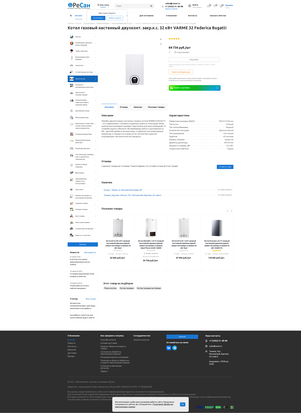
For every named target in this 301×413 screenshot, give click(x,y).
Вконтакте (168, 348)
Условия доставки (109, 343)
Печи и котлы (110, 288)
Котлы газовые (127, 288)
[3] (174, 39)
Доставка (72, 353)
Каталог (71, 340)
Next (231, 211)
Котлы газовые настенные (149, 288)
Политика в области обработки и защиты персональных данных (115, 361)
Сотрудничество (141, 335)
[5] (179, 39)
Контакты (72, 346)
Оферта (104, 371)
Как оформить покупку (112, 335)
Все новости (90, 252)
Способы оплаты (108, 340)
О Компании (73, 335)
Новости (71, 343)
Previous (228, 211)
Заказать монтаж (141, 340)
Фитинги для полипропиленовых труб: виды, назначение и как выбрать (82, 305)
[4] (176, 39)
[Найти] (151, 6)
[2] (172, 39)
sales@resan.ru (172, 3)
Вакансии (82, 244)
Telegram (174, 348)
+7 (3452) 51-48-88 (174, 6)
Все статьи (91, 299)
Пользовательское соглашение (114, 357)
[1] (170, 39)
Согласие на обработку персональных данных (111, 353)
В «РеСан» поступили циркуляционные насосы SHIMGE (80, 262)
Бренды (71, 356)
